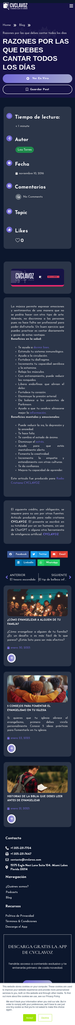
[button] (18, 554)
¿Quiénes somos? (17, 886)
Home (7, 25)
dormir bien (41, 347)
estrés (40, 441)
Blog (22, 25)
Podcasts (12, 892)
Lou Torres (25, 149)
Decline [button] (45, 1017)
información (38, 412)
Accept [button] (29, 1017)
